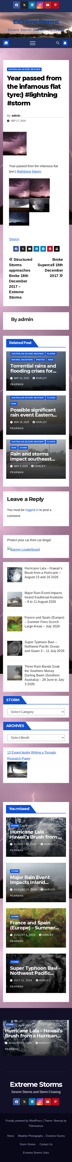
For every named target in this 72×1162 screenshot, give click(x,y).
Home (10, 1135)
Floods (51, 354)
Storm (23, 448)
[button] (57, 43)
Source (14, 239)
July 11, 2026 (23, 980)
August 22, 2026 (26, 844)
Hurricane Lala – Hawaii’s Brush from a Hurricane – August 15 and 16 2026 (35, 1036)
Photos (40, 360)
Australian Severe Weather (24, 69)
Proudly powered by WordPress (24, 1120)
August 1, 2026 (25, 935)
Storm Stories (28, 1144)
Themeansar (36, 1125)
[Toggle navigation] (32, 43)
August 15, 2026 (26, 889)
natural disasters (22, 360)
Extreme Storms (36, 22)
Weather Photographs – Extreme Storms (41, 1135)
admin (16, 115)
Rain (50, 360)
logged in (32, 510)
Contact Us (46, 1144)
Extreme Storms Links (36, 1152)
